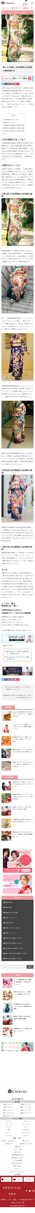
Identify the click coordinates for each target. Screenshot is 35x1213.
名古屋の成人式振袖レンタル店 (14, 948)
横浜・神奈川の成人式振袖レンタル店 (15, 953)
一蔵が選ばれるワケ (17, 1155)
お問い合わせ (17, 1166)
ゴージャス (26, 1124)
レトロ (9, 1127)
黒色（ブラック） (26, 1113)
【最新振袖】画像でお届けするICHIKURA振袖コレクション (23, 820)
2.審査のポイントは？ (9, 122)
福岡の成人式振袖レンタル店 (13, 958)
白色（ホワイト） (8, 1116)
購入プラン (26, 1141)
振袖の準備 (8, 907)
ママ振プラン (8, 1144)
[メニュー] (32, 3)
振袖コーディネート (20, 12)
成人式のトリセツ (17, 1158)
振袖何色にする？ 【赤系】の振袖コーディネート (23, 1030)
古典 (8, 1130)
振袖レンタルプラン (8, 1141)
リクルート (17, 1169)
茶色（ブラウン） (8, 1113)
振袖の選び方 (9, 902)
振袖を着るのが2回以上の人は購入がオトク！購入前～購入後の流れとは (17, 696)
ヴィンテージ (26, 1132)
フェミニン (8, 1135)
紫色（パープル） (26, 1107)
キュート (9, 1132)
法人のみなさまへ (17, 1163)
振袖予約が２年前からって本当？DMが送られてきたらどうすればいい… (23, 784)
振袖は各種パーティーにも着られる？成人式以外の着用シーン (23, 750)
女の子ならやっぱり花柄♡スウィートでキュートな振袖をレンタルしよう (18, 688)
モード (26, 1127)
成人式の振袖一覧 (17, 1099)
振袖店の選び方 (9, 922)
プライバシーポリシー (17, 1172)
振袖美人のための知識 (11, 912)
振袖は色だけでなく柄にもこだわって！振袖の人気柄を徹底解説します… (23, 834)
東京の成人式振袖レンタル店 (13, 943)
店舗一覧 (17, 1146)
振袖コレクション (10, 933)
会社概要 (17, 1174)
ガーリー (9, 1121)
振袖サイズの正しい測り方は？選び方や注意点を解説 (23, 808)
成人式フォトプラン (26, 1144)
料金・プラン (17, 1138)
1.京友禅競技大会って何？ (10, 119)
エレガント (26, 1130)
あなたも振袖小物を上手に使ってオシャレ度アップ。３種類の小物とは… (23, 714)
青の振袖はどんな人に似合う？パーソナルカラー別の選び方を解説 (22, 1006)
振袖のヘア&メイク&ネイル (13, 928)
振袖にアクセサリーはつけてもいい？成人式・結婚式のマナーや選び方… (23, 764)
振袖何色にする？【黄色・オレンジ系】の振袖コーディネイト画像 (23, 739)
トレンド (26, 1135)
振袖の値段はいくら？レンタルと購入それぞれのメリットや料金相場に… (23, 797)
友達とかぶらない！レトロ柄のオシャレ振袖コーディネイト (22, 993)
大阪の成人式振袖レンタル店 (13, 938)
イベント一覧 (17, 1149)
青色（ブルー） (9, 1107)
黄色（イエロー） (26, 1110)
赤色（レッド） (9, 1104)
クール (26, 1121)
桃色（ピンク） (26, 1104)
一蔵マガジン (17, 1152)
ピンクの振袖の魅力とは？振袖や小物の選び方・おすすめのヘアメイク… (22, 982)
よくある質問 (17, 1160)
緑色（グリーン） (8, 1110)
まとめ (5, 133)
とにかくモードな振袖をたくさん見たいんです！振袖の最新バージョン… (23, 727)
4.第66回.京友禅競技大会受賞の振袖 (13, 128)
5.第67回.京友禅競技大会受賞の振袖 (13, 131)
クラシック (8, 1124)
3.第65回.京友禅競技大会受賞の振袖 (13, 125)
